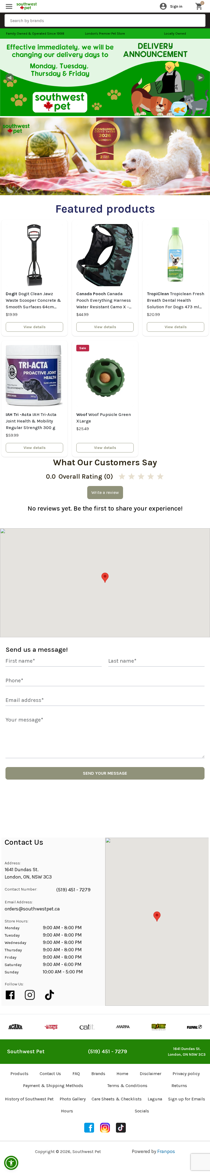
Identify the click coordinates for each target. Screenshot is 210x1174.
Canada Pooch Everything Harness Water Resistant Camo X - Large (103, 300)
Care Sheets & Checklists (117, 1098)
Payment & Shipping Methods (53, 1085)
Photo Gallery (73, 1098)
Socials (142, 1110)
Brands (98, 1073)
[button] (11, 1163)
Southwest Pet (26, 1051)
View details (35, 327)
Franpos (166, 1151)
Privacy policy (186, 1073)
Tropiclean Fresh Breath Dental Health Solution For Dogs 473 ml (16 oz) (175, 300)
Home (122, 1073)
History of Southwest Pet (29, 1098)
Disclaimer (150, 1073)
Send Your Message (105, 773)
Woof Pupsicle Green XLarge (103, 418)
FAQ (76, 1073)
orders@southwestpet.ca (32, 909)
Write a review (105, 492)
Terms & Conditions (127, 1085)
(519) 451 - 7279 (73, 890)
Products (19, 1073)
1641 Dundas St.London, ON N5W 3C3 (187, 1051)
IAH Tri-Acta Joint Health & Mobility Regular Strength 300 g (31, 421)
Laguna (155, 1098)
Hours (67, 1110)
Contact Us (50, 1073)
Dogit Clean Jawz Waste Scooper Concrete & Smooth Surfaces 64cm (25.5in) (33, 300)
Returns (179, 1085)
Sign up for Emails (186, 1098)
